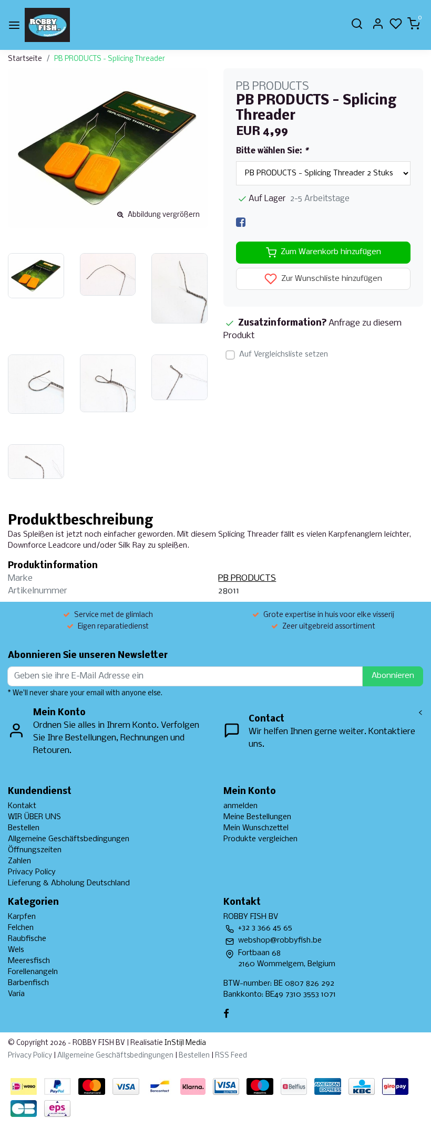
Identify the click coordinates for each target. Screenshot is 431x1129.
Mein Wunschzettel (256, 828)
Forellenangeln (33, 972)
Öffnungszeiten (34, 850)
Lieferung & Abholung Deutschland (69, 883)
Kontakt (22, 806)
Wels (16, 950)
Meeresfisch (29, 961)
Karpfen (22, 917)
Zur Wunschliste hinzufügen (330, 279)
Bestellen (23, 828)
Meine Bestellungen (257, 817)
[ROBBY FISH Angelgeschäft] (47, 25)
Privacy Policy (32, 872)
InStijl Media (184, 1043)
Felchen (21, 928)
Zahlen (19, 861)
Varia (16, 994)
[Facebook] (240, 222)
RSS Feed (231, 1056)
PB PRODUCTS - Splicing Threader (109, 59)
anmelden (240, 806)
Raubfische (27, 939)
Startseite (25, 59)
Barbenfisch (28, 983)
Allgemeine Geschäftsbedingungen (68, 839)
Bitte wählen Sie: (272, 151)
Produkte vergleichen (260, 839)
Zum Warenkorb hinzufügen (331, 252)
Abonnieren (393, 676)
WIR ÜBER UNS (34, 817)
